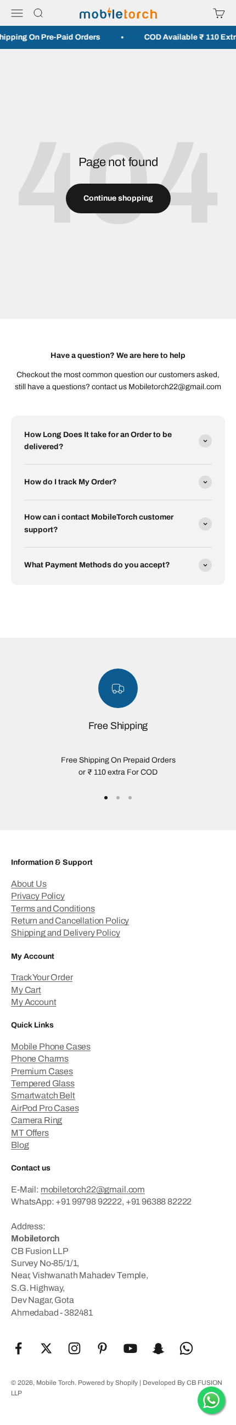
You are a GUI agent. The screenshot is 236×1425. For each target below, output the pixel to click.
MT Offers (30, 1132)
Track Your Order (41, 977)
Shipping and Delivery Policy (65, 932)
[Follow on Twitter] (46, 1348)
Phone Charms (40, 1058)
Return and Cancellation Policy (70, 920)
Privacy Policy (38, 896)
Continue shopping (118, 198)
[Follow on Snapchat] (158, 1348)
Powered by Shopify (108, 1383)
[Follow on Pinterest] (102, 1348)
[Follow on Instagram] (74, 1348)
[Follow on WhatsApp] (186, 1348)
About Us (29, 883)
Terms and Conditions (53, 908)
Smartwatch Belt (43, 1095)
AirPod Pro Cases (44, 1108)
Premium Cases (42, 1071)
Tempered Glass (43, 1083)
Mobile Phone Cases (51, 1046)
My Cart (26, 990)
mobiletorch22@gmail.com (93, 1189)
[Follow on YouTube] (130, 1348)
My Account (33, 1002)
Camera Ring (36, 1120)
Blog (20, 1145)
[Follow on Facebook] (18, 1348)
